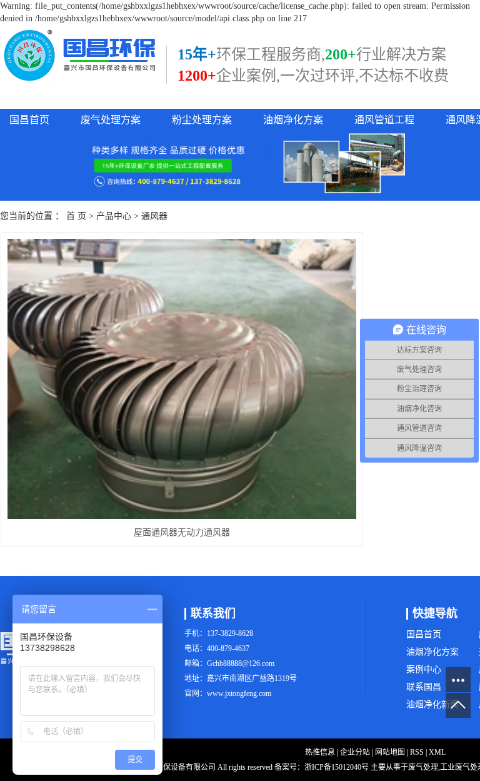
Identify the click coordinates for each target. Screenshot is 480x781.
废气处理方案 (111, 119)
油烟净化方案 (293, 119)
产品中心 (113, 216)
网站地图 (390, 752)
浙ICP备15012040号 (336, 767)
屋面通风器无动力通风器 (182, 532)
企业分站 (355, 752)
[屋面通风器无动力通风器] (182, 379)
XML (437, 752)
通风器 (154, 216)
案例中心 (423, 669)
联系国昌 (423, 687)
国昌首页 (29, 119)
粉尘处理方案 (202, 119)
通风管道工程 (384, 119)
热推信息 (320, 752)
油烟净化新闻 (432, 704)
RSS (417, 752)
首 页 (76, 216)
